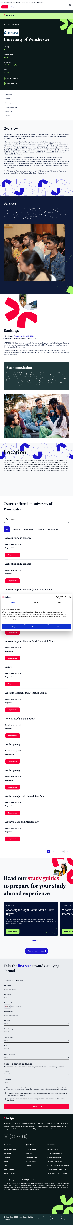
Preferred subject (10, 1046)
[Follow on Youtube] (18, 1136)
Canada (7, 1157)
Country (7, 1071)
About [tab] (60, 602)
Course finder (31, 1149)
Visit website (12, 83)
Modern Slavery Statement (58, 1165)
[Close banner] (70, 597)
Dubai (6, 1161)
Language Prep (31, 1157)
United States (9, 1173)
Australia (7, 1153)
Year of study (9, 1029)
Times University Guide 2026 (24, 336)
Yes (5, 7)
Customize (35, 627)
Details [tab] (36, 602)
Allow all (59, 627)
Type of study (9, 1037)
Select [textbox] (6, 1023)
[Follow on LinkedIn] (6, 1136)
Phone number (9, 1003)
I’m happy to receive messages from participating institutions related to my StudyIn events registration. (35, 1099)
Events (28, 1165)
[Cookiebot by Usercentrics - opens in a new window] (57, 597)
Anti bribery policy (54, 1153)
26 (63, 851)
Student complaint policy (57, 1169)
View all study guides (36, 951)
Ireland (6, 1165)
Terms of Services (41, 1218)
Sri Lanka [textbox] (7, 1074)
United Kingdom (10, 1149)
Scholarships (31, 1161)
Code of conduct (54, 1157)
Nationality (8, 1020)
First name (8, 985)
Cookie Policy (63, 1218)
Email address (9, 1011)
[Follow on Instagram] (24, 1136)
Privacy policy (53, 1218)
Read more (12, 931)
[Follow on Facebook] (12, 1136)
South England (12, 78)
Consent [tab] (12, 602)
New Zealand (9, 1169)
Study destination (10, 1054)
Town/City (8, 1079)
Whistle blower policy (55, 1161)
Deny (13, 627)
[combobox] (7, 1006)
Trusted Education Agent (57, 1173)
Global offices (52, 1149)
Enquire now (12, 555)
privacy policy (37, 1090)
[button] (34, 940)
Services (29, 1153)
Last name (8, 994)
